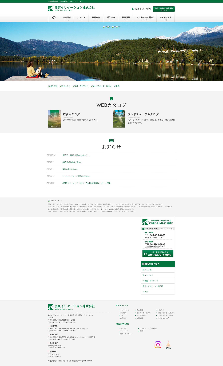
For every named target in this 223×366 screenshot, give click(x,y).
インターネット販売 (144, 313)
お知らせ (161, 310)
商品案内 (123, 318)
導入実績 (140, 310)
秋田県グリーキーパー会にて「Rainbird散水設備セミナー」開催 (86, 183)
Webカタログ (163, 318)
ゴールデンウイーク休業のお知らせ (75, 176)
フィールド (149, 275)
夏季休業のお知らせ (70, 169)
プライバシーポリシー (165, 315)
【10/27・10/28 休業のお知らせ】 (76, 155)
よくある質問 (141, 315)
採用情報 (140, 318)
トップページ (125, 310)
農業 (146, 292)
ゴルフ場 (148, 270)
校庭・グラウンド (151, 281)
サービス (123, 315)
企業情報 (123, 313)
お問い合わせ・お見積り (166, 313)
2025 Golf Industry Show (71, 162)
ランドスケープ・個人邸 (154, 286)
